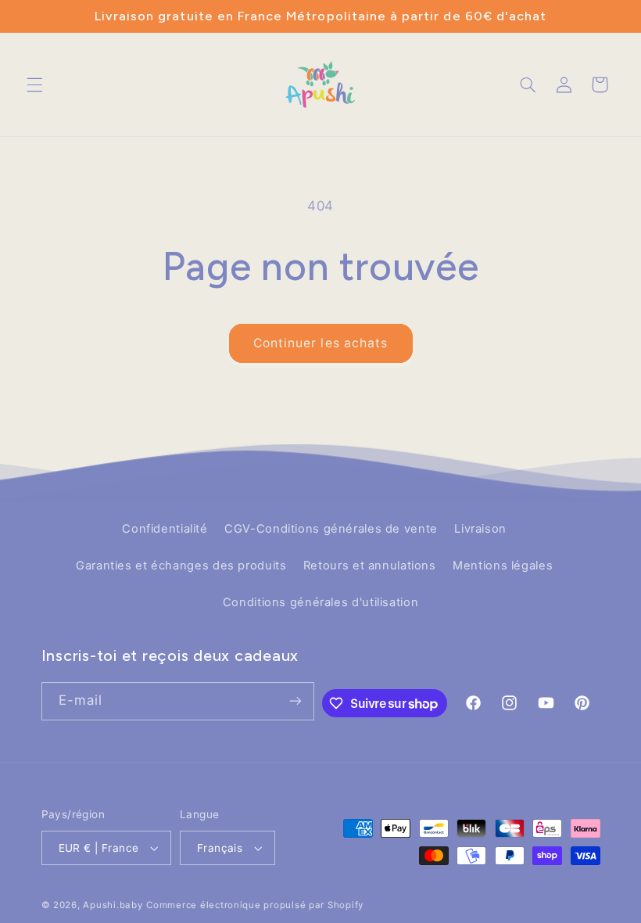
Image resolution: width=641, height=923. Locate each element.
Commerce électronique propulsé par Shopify (254, 905)
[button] (34, 84)
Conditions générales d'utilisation (320, 602)
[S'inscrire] (295, 701)
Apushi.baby (112, 905)
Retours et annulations (369, 565)
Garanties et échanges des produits (181, 565)
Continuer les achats (320, 343)
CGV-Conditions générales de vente (331, 529)
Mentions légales (503, 565)
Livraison (480, 529)
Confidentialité (164, 529)
